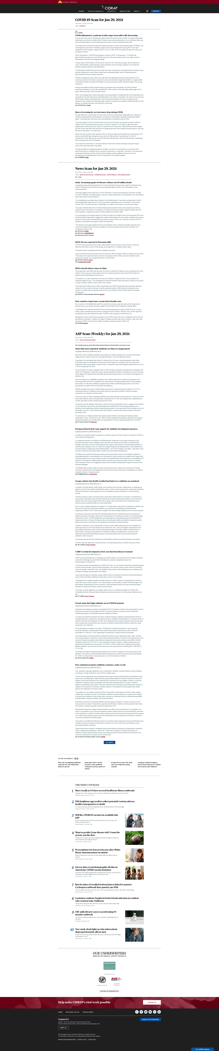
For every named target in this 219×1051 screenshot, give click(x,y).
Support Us (152, 1002)
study (89, 105)
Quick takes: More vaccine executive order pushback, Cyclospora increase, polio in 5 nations (95, 766)
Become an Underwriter (109, 991)
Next (77, 759)
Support (156, 11)
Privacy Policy (92, 1039)
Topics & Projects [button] (95, 11)
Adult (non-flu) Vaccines (87, 174)
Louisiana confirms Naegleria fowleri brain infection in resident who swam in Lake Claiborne (149, 764)
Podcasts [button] (111, 11)
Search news (88, 1012)
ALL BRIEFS (109, 742)
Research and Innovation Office (67, 1039)
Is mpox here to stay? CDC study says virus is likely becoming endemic (121, 764)
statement (93, 474)
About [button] (136, 11)
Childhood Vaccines (100, 174)
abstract (94, 422)
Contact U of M (82, 1039)
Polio (80, 177)
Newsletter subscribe (150, 1019)
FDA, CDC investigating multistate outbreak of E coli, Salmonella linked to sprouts (69, 764)
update (101, 294)
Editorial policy (72, 1012)
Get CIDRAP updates (203, 1049)
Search (147, 11)
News (82, 11)
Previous (75, 759)
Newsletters (125, 11)
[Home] (109, 7)
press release (90, 545)
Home (60, 1012)
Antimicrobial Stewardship (88, 340)
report (90, 260)
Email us (63, 1027)
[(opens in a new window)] (67, 2)
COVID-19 (82, 26)
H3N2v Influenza (112, 174)
